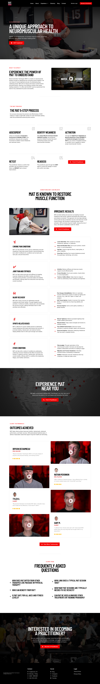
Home (31, 3)
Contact (64, 3)
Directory (52, 3)
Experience (44, 3)
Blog (58, 3)
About (37, 3)
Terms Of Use (77, 671)
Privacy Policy (77, 674)
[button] (71, 79)
